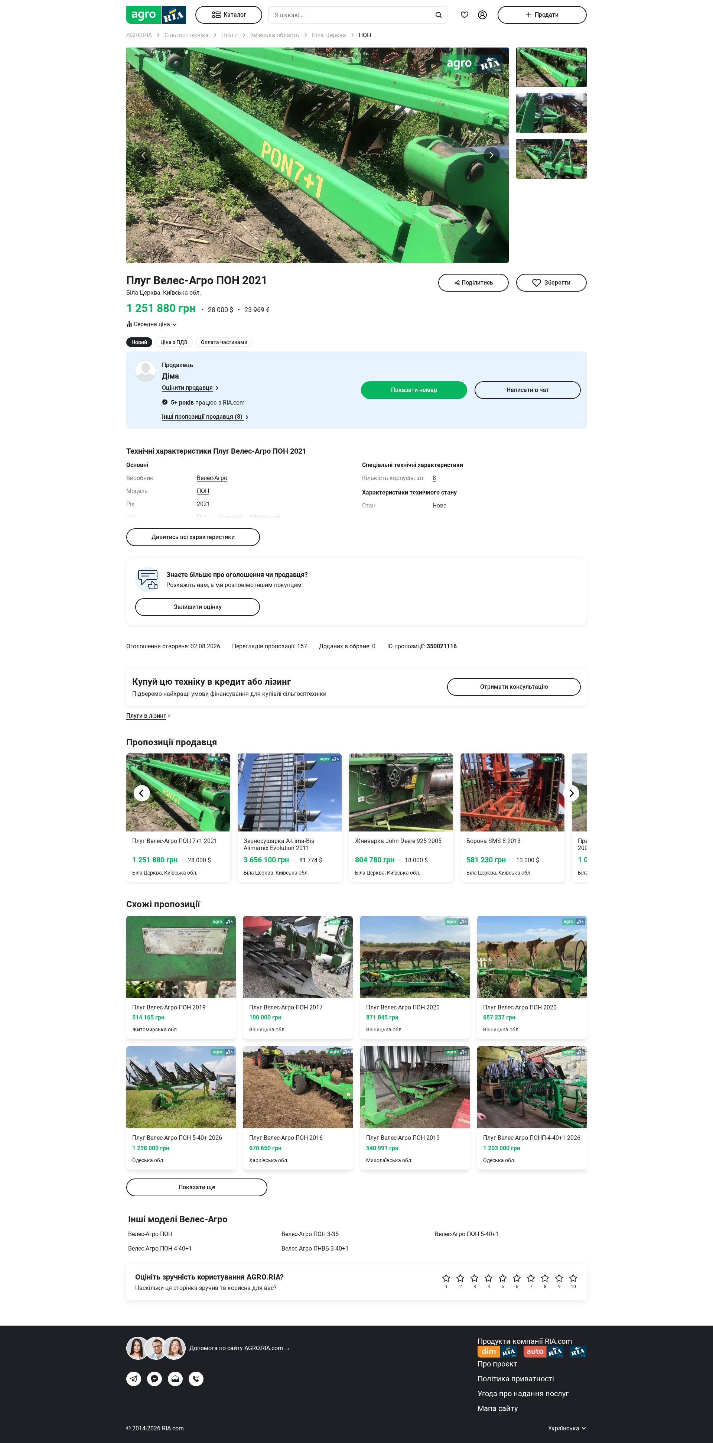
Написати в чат (528, 389)
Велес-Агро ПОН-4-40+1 (160, 1248)
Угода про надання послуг (523, 1393)
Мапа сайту (498, 1408)
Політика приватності (516, 1378)
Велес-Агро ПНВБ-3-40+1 (315, 1248)
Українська (564, 1428)
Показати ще (197, 1187)
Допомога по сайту (239, 1348)
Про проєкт (497, 1363)
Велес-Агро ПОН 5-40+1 (467, 1234)
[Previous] (142, 793)
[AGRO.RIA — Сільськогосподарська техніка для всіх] (160, 15)
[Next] (571, 793)
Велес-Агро (212, 477)
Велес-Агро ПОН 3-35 (310, 1234)
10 (573, 1286)
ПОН (203, 490)
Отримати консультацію (514, 686)
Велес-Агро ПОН (150, 1234)
